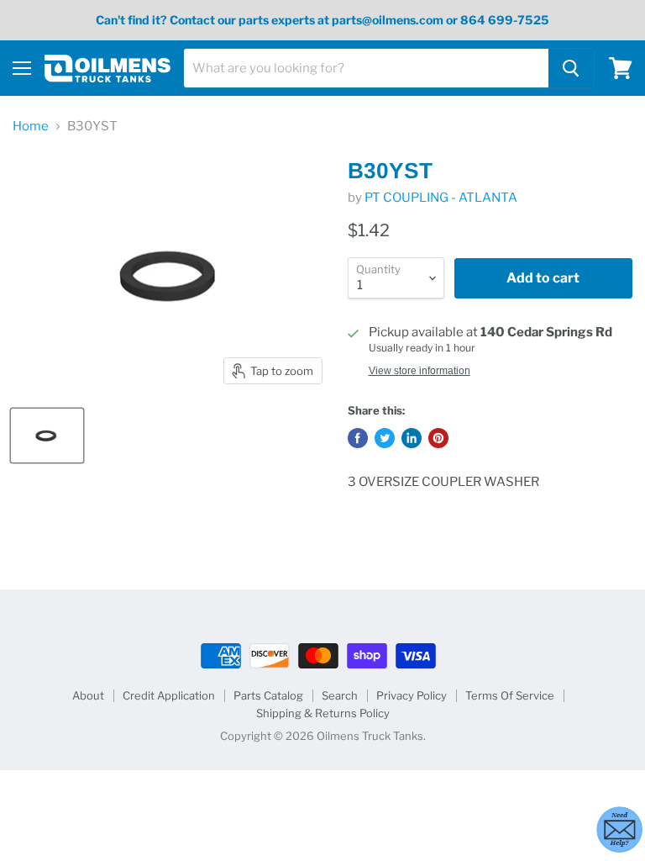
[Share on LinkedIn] (411, 438)
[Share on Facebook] (358, 438)
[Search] (571, 68)
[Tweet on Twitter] (385, 438)
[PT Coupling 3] (47, 435)
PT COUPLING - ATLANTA (440, 197)
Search (340, 695)
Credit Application (169, 695)
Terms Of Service (509, 695)
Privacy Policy (411, 695)
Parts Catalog (268, 695)
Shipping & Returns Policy (323, 713)
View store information (419, 371)
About (88, 695)
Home (31, 126)
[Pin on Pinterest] (438, 438)
